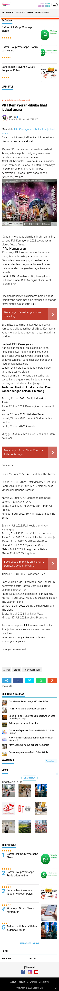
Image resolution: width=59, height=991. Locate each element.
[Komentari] (52, 680)
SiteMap (33, 982)
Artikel (7, 100)
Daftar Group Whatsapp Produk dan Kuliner (20, 48)
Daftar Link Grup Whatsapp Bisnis (17, 29)
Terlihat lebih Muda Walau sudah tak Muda (22, 928)
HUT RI (33, 958)
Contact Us (44, 982)
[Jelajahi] (55, 5)
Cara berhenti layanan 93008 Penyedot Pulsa (18, 68)
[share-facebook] (18, 680)
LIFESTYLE (20, 12)
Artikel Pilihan (42, 12)
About (13, 982)
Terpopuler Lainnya (29, 943)
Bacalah (6, 958)
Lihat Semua (29, 778)
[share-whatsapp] (41, 680)
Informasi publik (23, 100)
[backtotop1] (56, 988)
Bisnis (30, 12)
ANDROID (10, 12)
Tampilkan (50, 761)
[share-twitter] (29, 680)
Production (23, 982)
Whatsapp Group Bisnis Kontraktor (20, 910)
